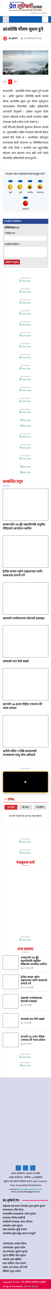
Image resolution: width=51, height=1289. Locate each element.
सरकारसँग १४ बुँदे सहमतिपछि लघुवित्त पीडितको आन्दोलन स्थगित (24, 526)
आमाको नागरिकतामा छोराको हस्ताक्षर (24, 618)
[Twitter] (25, 1168)
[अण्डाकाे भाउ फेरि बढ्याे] (25, 641)
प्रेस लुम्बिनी (13, 38)
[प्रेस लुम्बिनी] (5, 38)
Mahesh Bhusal (31, 1286)
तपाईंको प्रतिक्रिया (12, 244)
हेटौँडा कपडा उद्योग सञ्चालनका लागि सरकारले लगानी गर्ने (22, 573)
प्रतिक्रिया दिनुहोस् (11, 262)
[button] (45, 19)
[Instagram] (32, 1168)
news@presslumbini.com (31, 1189)
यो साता (25, 807)
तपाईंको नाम (10, 233)
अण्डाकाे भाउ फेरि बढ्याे (16, 661)
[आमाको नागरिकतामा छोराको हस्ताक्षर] (25, 598)
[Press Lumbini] (25, 6)
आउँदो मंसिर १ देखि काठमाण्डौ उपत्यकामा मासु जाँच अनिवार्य (19, 753)
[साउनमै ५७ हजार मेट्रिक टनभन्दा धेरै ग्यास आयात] (25, 684)
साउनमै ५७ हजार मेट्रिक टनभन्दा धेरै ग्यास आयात (22, 706)
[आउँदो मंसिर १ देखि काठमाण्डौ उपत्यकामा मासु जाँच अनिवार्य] (25, 731)
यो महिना (40, 807)
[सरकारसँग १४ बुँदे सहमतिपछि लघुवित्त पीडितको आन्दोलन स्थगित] (25, 505)
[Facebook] (18, 1168)
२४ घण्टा (11, 807)
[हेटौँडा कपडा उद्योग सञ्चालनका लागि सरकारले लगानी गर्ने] (25, 551)
